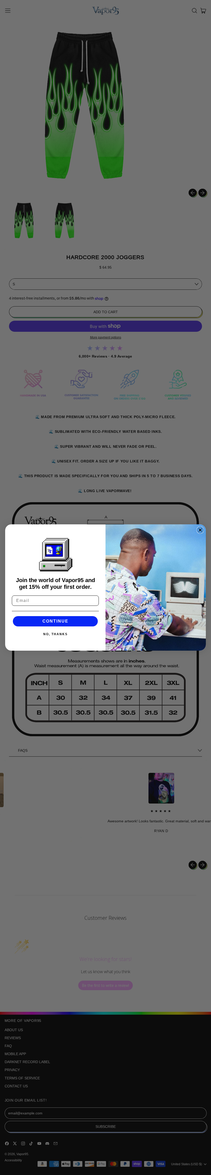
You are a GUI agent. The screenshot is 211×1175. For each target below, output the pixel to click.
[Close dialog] (200, 530)
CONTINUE (55, 621)
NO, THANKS (55, 634)
